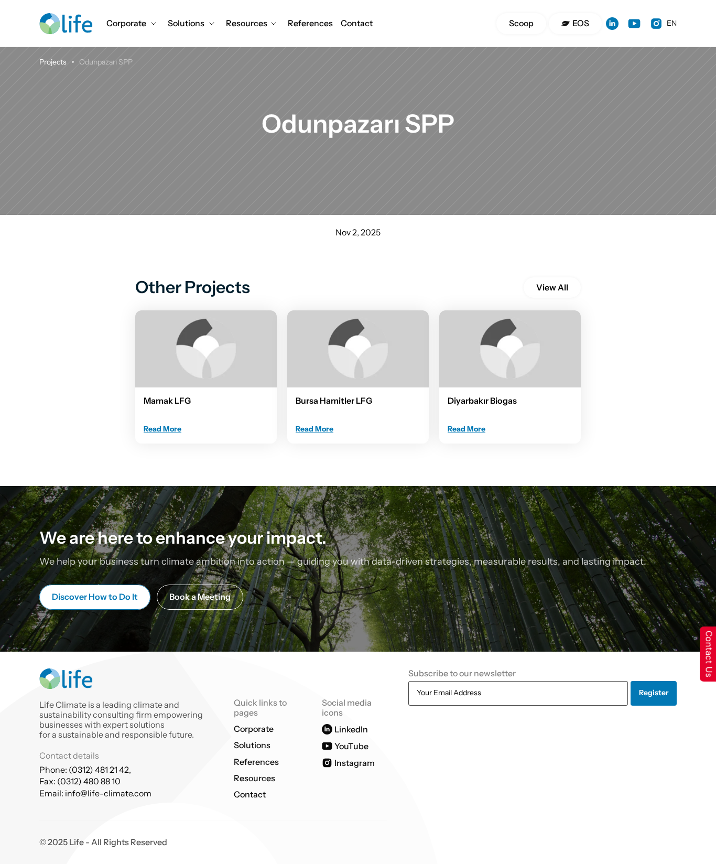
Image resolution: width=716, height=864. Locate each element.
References (310, 23)
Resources (246, 23)
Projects (53, 62)
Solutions (186, 23)
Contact (357, 23)
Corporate (126, 23)
